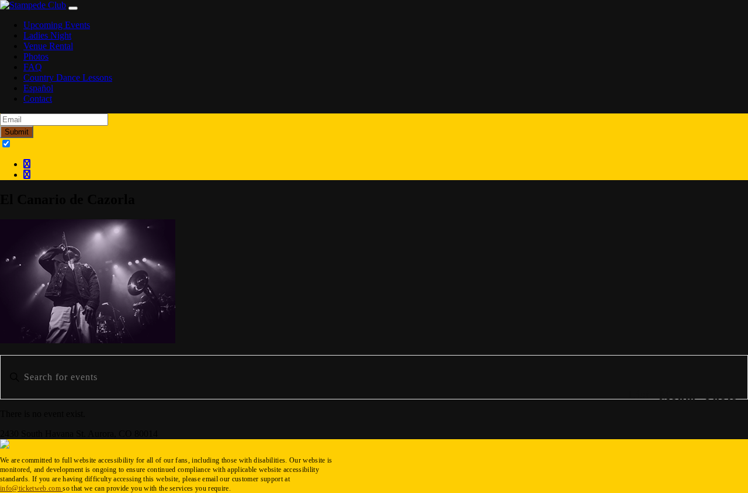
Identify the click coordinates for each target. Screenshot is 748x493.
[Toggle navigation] (73, 8)
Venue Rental (48, 46)
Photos (36, 56)
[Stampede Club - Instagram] (26, 175)
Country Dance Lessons (67, 77)
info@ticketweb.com (31, 488)
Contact (37, 99)
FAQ (32, 67)
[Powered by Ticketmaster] (4, 445)
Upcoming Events (56, 25)
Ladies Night (47, 35)
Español (38, 88)
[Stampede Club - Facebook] (26, 164)
